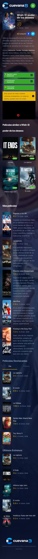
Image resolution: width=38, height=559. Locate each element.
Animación (11, 50)
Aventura (31, 50)
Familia (18, 50)
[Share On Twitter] (33, 34)
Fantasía (25, 50)
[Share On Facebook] (28, 34)
